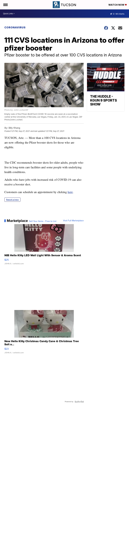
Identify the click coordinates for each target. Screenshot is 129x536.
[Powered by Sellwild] (79, 402)
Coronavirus (15, 27)
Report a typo (12, 199)
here (70, 192)
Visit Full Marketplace (73, 221)
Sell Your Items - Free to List (42, 221)
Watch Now (116, 4)
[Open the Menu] (5, 4)
